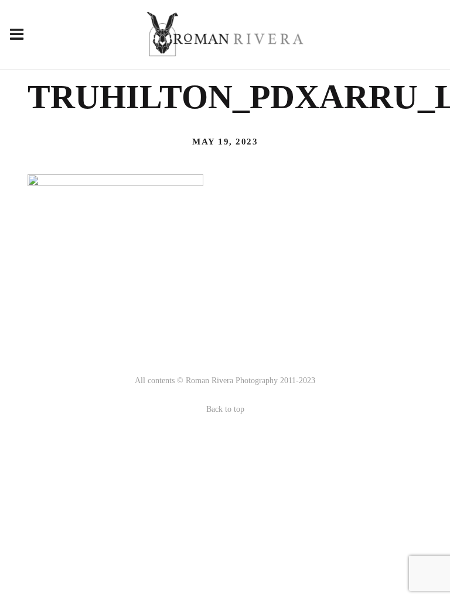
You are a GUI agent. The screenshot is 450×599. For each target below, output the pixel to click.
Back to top (225, 409)
